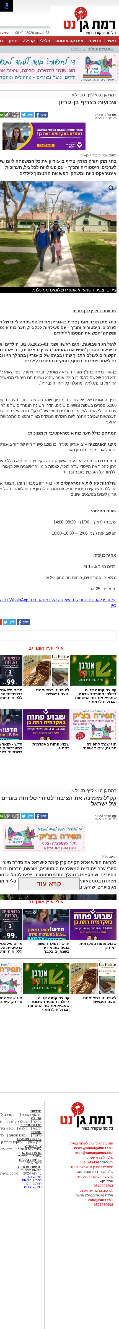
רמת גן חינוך (33, 1183)
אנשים (37, 1156)
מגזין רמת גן (32, 1153)
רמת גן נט (107, 95)
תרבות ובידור (31, 1125)
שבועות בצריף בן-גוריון (93, 155)
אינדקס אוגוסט (69, 40)
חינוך (13, 40)
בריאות (76, 49)
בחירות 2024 (32, 1173)
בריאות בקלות (30, 1160)
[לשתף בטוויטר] (27, 116)
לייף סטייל (84, 95)
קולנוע (23, 1128)
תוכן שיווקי (34, 1142)
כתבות (22, 1156)
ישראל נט (34, 1177)
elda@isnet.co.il (100, 1200)
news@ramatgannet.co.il (93, 1148)
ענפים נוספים (17, 1135)
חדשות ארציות (30, 1167)
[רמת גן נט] (81, 1131)
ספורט (36, 1132)
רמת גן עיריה (33, 1187)
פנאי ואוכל (34, 1163)
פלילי (45, 40)
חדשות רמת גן (31, 1114)
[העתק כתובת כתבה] (12, 116)
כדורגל (37, 1135)
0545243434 (89, 1162)
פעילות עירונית (17, 1121)
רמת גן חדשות (31, 1180)
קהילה (29, 40)
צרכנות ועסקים (29, 1139)
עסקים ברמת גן (11, 1142)
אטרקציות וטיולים (100, 49)
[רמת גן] (84, 36)
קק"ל (105, 856)
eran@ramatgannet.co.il (94, 1153)
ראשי (112, 40)
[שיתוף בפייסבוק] (41, 116)
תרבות (37, 1128)
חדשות (95, 40)
